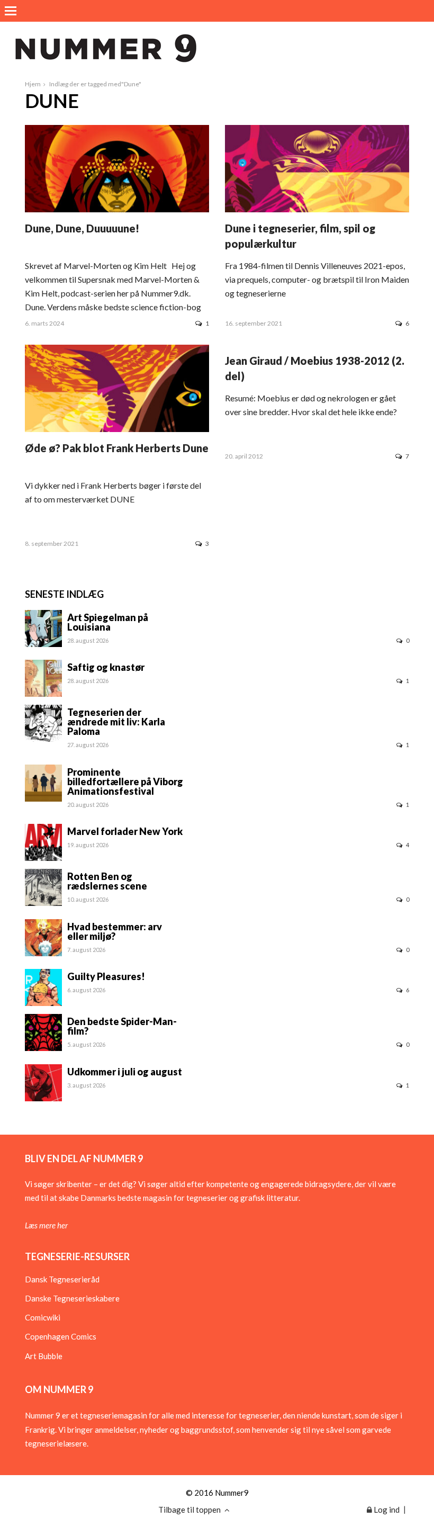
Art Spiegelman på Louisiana (107, 622)
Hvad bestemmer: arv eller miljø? (114, 931)
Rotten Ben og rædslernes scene (107, 881)
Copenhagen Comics (60, 1336)
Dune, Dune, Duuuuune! (82, 228)
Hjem (33, 84)
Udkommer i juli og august (124, 1071)
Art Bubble (43, 1356)
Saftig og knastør (105, 667)
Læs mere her (46, 1225)
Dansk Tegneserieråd (62, 1279)
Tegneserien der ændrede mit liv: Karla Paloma (116, 721)
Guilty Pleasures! (106, 976)
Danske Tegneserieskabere (72, 1298)
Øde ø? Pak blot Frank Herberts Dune (117, 448)
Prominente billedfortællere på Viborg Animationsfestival (125, 781)
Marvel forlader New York (125, 831)
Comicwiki (42, 1317)
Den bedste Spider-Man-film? (122, 1026)
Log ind (386, 1509)
